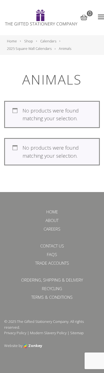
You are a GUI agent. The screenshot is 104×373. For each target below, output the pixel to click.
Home (52, 211)
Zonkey (34, 345)
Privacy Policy (15, 332)
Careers (52, 229)
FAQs (52, 254)
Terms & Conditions (52, 297)
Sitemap (77, 332)
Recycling (52, 288)
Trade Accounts (52, 263)
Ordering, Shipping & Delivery (52, 280)
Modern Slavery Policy (48, 332)
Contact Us (52, 246)
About (52, 220)
